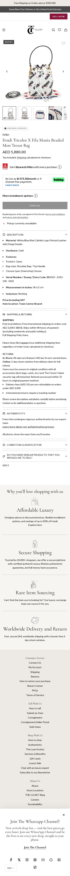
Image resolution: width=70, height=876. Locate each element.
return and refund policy (17, 217)
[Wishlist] (59, 30)
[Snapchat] (51, 860)
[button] (7, 71)
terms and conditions (55, 214)
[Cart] (65, 30)
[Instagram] (27, 860)
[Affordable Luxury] (35, 516)
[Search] (53, 30)
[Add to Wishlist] (63, 43)
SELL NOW (58, 16)
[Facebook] (11, 860)
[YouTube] (43, 860)
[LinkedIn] (59, 860)
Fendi (6, 134)
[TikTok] (35, 867)
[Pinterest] (35, 860)
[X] (19, 860)
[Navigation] (3, 30)
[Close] (63, 815)
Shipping (21, 157)
